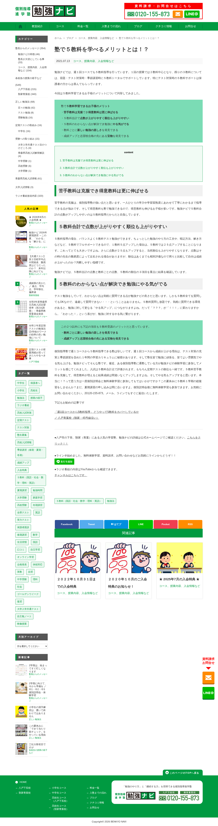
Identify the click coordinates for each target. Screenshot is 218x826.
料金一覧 (82, 26)
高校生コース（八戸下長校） (60, 799)
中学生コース (59, 793)
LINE (141, 524)
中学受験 (23, 161)
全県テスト (23, 512)
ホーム (58, 38)
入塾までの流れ (111, 26)
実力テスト (23, 519)
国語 (35, 542)
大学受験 (23, 171)
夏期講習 (22, 490)
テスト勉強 (24, 112)
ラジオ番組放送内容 (26, 196)
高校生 (34, 390)
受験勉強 (23, 117)
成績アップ (23, 462)
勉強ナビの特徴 (26, 54)
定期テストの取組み (26, 125)
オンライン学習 (25, 557)
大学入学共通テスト (28, 609)
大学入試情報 (22, 187)
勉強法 (110, 501)
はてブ (117, 524)
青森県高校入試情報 (26, 178)
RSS (190, 524)
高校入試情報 (24, 442)
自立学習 (35, 549)
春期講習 (22, 534)
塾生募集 (22, 435)
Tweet (91, 524)
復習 (19, 601)
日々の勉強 (24, 107)
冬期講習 (37, 505)
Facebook (67, 524)
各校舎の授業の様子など (28, 78)
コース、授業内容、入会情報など (96, 38)
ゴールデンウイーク (28, 594)
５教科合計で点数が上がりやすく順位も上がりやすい (92, 167)
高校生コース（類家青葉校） (60, 807)
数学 (35, 534)
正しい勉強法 (22, 102)
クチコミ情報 (163, 26)
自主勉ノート (24, 616)
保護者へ (35, 383)
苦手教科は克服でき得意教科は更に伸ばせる (87, 160)
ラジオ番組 (23, 405)
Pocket (166, 524)
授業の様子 (36, 398)
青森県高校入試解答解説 (31, 153)
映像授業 (22, 623)
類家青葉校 (24, 94)
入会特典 (22, 470)
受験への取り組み (24, 139)
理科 (35, 579)
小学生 (20, 390)
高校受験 (23, 166)
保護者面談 (23, 527)
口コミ (20, 549)
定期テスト (23, 420)
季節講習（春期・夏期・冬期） (30, 452)
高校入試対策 (24, 412)
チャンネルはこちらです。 (70, 475)
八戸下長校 (24, 89)
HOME (23, 782)
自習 (30, 571)
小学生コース (59, 788)
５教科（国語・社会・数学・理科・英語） (79, 501)
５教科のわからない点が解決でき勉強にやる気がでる (92, 175)
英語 (37, 512)
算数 (19, 571)
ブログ (138, 26)
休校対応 (37, 564)
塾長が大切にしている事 (31, 59)
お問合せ (190, 26)
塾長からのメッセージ (27, 48)
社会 (19, 586)
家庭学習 (37, 497)
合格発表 (22, 564)
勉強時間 (37, 490)
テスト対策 (23, 427)
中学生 (21, 131)
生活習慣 (22, 542)
